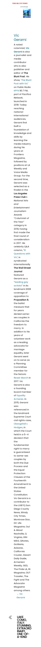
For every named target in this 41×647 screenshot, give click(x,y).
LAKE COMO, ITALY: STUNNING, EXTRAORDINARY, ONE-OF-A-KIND (24, 627)
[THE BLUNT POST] (20, 3)
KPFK (16, 90)
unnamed (24, 7)
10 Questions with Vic (22, 254)
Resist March (21, 377)
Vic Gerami (20, 37)
